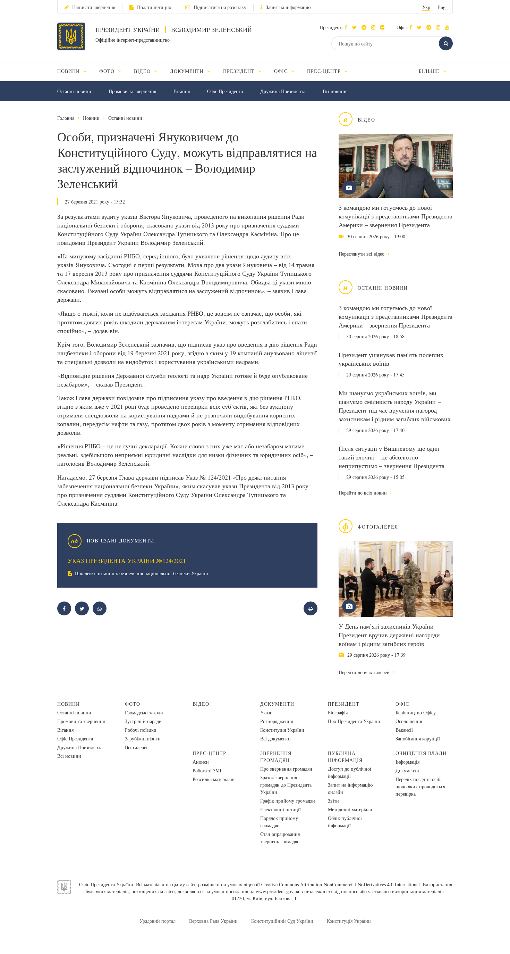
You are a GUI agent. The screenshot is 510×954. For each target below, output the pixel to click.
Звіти (333, 800)
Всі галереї (136, 747)
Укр (426, 7)
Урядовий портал (157, 921)
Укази (266, 712)
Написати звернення (93, 7)
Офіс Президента (225, 91)
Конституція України (282, 730)
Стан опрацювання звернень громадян (280, 838)
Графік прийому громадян (287, 800)
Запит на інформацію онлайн (350, 788)
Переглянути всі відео (362, 253)
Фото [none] (107, 71)
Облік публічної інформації (345, 822)
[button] (356, 27)
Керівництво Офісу (416, 712)
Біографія (338, 712)
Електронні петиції (280, 809)
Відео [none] (143, 71)
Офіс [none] (281, 71)
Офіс (402, 703)
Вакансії (404, 730)
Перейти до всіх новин (363, 492)
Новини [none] (69, 71)
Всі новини (335, 91)
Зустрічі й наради (143, 721)
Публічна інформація (345, 756)
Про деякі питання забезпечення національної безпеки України (141, 573)
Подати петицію (154, 7)
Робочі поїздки (140, 730)
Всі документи (275, 738)
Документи (277, 703)
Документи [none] (188, 71)
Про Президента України (354, 721)
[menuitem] (75, 71)
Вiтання (181, 91)
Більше (430, 71)
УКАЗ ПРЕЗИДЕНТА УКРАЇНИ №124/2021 (127, 560)
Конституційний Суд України (282, 921)
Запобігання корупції (418, 738)
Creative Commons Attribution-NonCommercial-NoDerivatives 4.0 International (340, 884)
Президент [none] (239, 71)
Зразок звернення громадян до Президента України (286, 784)
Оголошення (409, 721)
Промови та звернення (132, 91)
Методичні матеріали (350, 809)
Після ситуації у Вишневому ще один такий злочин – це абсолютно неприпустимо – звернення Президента (391, 457)
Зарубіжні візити (143, 738)
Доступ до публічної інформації (349, 772)
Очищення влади (421, 753)
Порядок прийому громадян (279, 822)
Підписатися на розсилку (220, 7)
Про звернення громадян (286, 768)
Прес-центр (209, 753)
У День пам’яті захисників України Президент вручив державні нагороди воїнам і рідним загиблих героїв (389, 635)
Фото (132, 703)
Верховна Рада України (213, 921)
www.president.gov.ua (277, 891)
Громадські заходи (144, 712)
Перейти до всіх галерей (365, 672)
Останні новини (74, 91)
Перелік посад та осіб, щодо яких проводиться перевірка (420, 786)
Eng (441, 7)
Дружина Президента (282, 91)
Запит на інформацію (288, 7)
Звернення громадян (275, 756)
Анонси (201, 761)
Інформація (407, 761)
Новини (91, 118)
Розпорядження (276, 721)
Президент (343, 703)
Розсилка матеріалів (214, 779)
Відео (201, 703)
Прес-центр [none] (324, 71)
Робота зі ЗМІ (207, 770)
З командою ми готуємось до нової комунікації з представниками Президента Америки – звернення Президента (395, 216)
